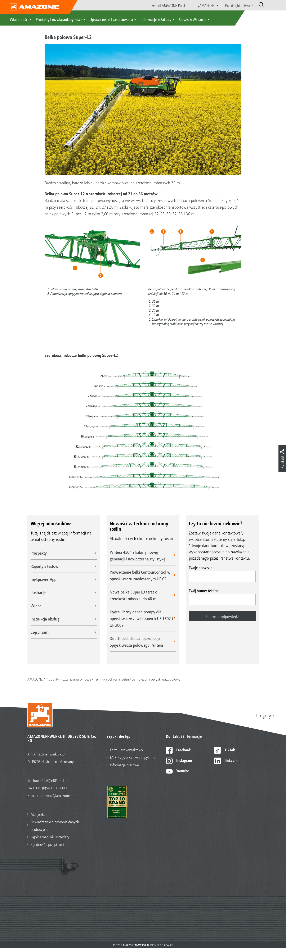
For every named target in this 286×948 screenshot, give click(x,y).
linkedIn (231, 760)
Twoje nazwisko (200, 567)
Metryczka (38, 814)
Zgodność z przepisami (47, 844)
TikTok (229, 749)
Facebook (183, 749)
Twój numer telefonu (204, 590)
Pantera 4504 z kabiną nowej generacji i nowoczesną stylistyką (137, 555)
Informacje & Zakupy (155, 19)
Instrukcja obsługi (46, 619)
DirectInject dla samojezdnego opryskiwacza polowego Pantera (136, 641)
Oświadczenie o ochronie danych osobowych (55, 825)
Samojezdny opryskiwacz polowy (156, 679)
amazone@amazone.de (56, 795)
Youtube (182, 770)
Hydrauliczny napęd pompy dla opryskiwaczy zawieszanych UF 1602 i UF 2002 (141, 618)
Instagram (183, 760)
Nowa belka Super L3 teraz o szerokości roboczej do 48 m (133, 595)
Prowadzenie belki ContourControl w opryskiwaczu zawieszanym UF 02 (140, 575)
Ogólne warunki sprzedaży (50, 837)
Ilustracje (38, 592)
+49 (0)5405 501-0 (54, 780)
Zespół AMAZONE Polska (169, 5)
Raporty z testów (44, 566)
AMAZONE (35, 679)
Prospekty (39, 553)
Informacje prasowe (124, 765)
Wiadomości (19, 19)
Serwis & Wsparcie (192, 19)
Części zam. (40, 632)
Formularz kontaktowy (126, 749)
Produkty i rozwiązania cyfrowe (59, 19)
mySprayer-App (43, 579)
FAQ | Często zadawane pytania (132, 757)
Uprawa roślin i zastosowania (111, 19)
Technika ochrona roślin (111, 679)
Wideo (36, 606)
